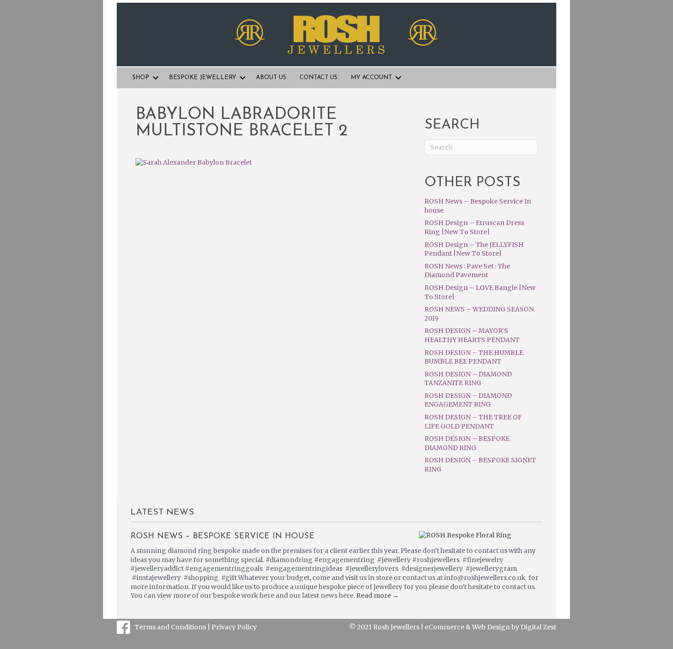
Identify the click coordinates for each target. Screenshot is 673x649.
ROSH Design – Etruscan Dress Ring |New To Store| (474, 227)
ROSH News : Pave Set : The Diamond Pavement (467, 270)
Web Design (491, 627)
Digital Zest (538, 627)
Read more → (377, 595)
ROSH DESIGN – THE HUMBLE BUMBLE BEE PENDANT (473, 357)
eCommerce (444, 627)
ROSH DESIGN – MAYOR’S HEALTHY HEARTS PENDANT (472, 335)
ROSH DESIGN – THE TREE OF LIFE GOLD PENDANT (473, 421)
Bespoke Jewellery (202, 77)
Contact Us (318, 77)
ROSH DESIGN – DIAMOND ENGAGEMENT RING (468, 400)
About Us (271, 77)
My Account (371, 77)
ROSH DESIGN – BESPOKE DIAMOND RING (467, 443)
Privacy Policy (234, 627)
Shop (140, 77)
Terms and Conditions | (173, 627)
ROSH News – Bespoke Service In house (222, 536)
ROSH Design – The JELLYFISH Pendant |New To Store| (474, 249)
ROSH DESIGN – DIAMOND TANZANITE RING (468, 378)
